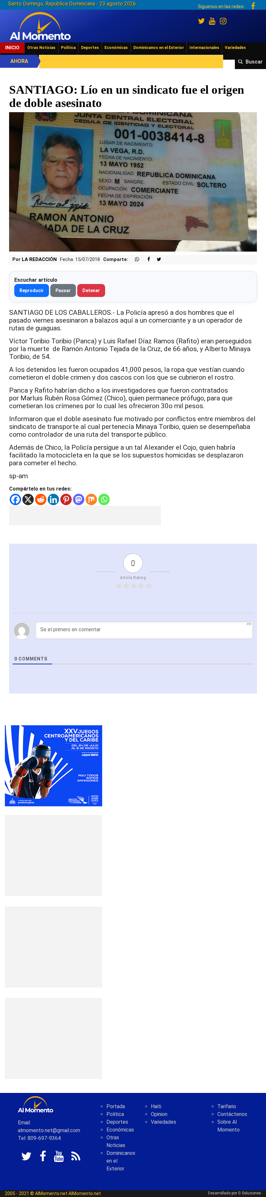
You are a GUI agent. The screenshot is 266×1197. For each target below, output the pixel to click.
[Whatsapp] (104, 499)
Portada (115, 1106)
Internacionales (204, 47)
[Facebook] (15, 499)
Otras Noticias (41, 47)
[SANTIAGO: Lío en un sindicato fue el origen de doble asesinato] (133, 181)
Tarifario (226, 1106)
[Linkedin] (53, 499)
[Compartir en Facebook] (145, 259)
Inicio (12, 48)
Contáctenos (232, 1114)
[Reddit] (40, 499)
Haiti (156, 1106)
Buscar (254, 62)
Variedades (235, 47)
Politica (115, 1114)
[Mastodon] (78, 499)
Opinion (159, 1114)
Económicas (116, 47)
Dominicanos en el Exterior (158, 47)
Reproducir (31, 290)
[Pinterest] (66, 499)
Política (68, 47)
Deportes (90, 47)
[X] (28, 499)
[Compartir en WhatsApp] (134, 259)
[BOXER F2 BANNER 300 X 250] (53, 765)
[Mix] (91, 499)
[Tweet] (156, 259)
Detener (91, 290)
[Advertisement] (85, 515)
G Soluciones (249, 1193)
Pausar (63, 290)
